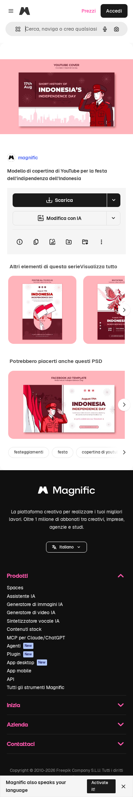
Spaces (15, 588)
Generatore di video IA (31, 612)
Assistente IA (21, 596)
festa (63, 452)
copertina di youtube (101, 452)
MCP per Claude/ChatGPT (36, 638)
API (10, 679)
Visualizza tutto (98, 267)
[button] (66, 547)
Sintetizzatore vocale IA (33, 621)
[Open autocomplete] (15, 29)
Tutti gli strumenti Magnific (35, 687)
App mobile (19, 671)
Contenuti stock (24, 629)
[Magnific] (66, 492)
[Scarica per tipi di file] (113, 200)
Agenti (19, 646)
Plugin (19, 654)
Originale (45, 58)
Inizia (13, 704)
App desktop (26, 662)
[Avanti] (124, 310)
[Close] (123, 786)
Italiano (66, 547)
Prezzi (89, 11)
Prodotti (17, 575)
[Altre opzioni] (101, 242)
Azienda (17, 724)
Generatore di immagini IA (35, 604)
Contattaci (21, 743)
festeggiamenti (28, 452)
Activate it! (99, 786)
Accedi (114, 11)
